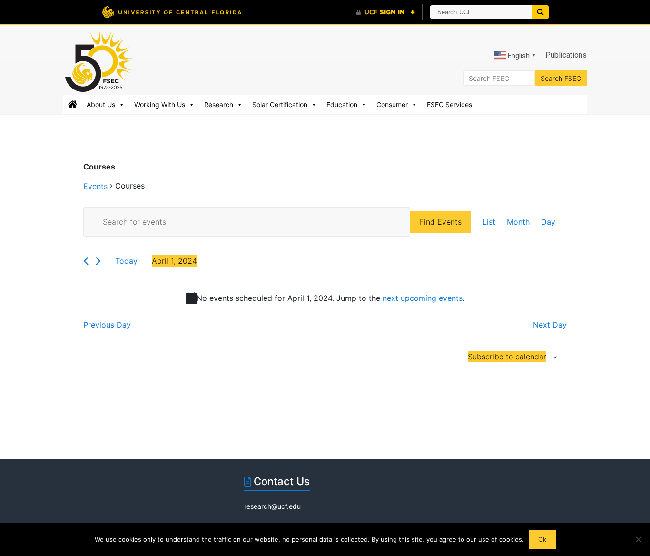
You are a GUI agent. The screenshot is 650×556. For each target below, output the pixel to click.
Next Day (550, 324)
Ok (542, 539)
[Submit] (540, 12)
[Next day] (98, 261)
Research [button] (218, 104)
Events (95, 186)
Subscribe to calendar (507, 356)
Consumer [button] (392, 104)
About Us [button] (101, 104)
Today (126, 261)
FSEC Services (449, 104)
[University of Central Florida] (171, 11)
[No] (638, 539)
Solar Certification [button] (279, 104)
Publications (566, 55)
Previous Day (107, 324)
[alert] (325, 298)
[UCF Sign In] (385, 12)
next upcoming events (423, 298)
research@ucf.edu (272, 506)
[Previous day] (86, 261)
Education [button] (341, 104)
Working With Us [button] (159, 104)
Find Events (441, 222)
